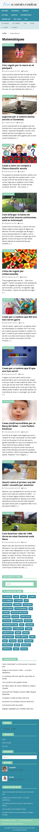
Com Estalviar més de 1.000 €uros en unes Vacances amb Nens (18, 536)
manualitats (8, 633)
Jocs (21, 625)
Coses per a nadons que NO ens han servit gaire (19, 318)
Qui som (5, 746)
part (5, 641)
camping (17, 605)
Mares (18, 633)
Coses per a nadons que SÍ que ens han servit (18, 370)
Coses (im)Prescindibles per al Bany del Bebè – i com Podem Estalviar (18, 426)
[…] (32, 89)
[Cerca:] (19, 584)
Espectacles (25, 617)
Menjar (25, 633)
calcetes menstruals (25, 820)
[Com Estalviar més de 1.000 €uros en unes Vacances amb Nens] (19, 521)
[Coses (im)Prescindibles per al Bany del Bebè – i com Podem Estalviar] (19, 410)
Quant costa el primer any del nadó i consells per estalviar (19, 483)
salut (17, 645)
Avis (26, 601)
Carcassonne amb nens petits (12, 705)
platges (13, 641)
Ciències (25, 11)
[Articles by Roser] (4, 780)
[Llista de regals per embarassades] (19, 259)
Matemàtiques (26, 15)
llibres (28, 629)
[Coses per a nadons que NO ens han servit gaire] (19, 306)
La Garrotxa (18, 629)
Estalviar (6, 621)
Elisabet (25, 71)
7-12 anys (14, 27)
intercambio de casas (8, 820)
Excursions (17, 621)
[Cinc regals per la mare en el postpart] (19, 53)
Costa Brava (7, 609)
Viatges (24, 649)
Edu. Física (17, 19)
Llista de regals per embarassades (13, 272)
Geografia (15, 11)
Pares (32, 637)
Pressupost (7, 645)
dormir (6, 613)
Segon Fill (26, 645)
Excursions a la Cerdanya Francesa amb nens (18, 701)
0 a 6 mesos (5, 23)
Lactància (7, 629)
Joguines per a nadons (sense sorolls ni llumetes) (18, 118)
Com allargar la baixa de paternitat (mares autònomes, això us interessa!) (19, 217)
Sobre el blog (6, 743)
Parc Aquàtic (8, 637)
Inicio (4, 739)
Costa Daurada (21, 609)
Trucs (16, 649)
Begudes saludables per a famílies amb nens (17, 709)
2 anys (32, 23)
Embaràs (6, 617)
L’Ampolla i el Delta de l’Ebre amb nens (15, 698)
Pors (20, 641)
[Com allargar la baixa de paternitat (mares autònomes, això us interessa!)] (19, 202)
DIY (31, 609)
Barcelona (7, 605)
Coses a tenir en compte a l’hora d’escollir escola (16, 167)
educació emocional (19, 613)
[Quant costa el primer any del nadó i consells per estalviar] (19, 470)
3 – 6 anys (5, 27)
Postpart (28, 641)
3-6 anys (32, 596)
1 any (25, 23)
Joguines (29, 625)
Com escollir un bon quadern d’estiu (14, 682)
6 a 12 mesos (16, 23)
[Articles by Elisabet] (4, 770)
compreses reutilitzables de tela (12, 824)
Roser (21, 223)
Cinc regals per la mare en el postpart (18, 66)
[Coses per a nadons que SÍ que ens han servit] (19, 356)
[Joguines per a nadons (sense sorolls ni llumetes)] (19, 104)
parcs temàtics (21, 637)
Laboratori (6, 19)
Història (5, 11)
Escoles (15, 617)
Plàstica (14, 15)
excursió (28, 621)
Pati (26, 19)
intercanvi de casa (10, 625)
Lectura (5, 15)
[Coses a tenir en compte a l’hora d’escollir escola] (19, 153)
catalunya (28, 605)
